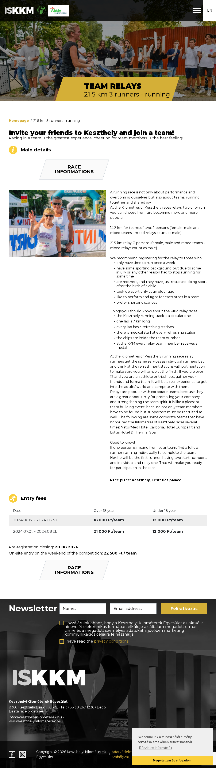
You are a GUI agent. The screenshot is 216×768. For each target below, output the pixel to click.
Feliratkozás (184, 608)
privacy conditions (111, 641)
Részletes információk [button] (155, 748)
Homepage (19, 121)
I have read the (97, 641)
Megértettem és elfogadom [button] (172, 760)
